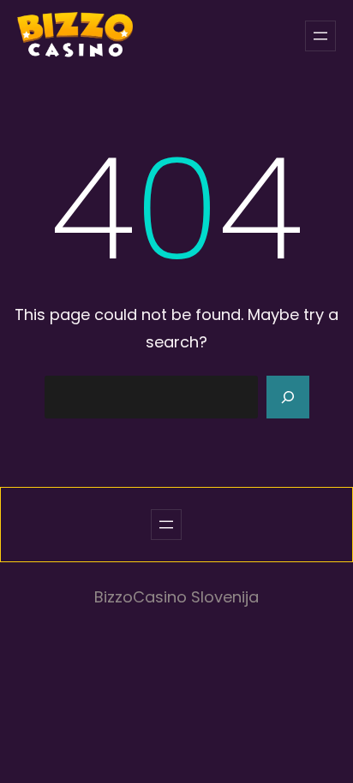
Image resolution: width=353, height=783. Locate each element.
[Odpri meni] (320, 36)
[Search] (287, 397)
